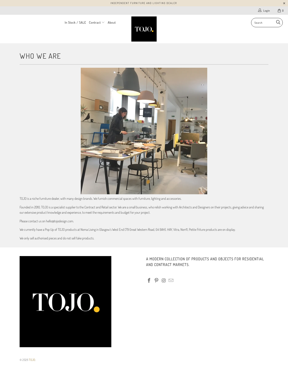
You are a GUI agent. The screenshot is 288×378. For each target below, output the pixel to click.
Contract (95, 22)
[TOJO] (144, 29)
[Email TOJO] (171, 280)
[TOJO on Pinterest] (156, 280)
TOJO (32, 360)
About (112, 22)
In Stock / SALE (75, 22)
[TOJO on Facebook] (149, 280)
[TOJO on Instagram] (164, 280)
